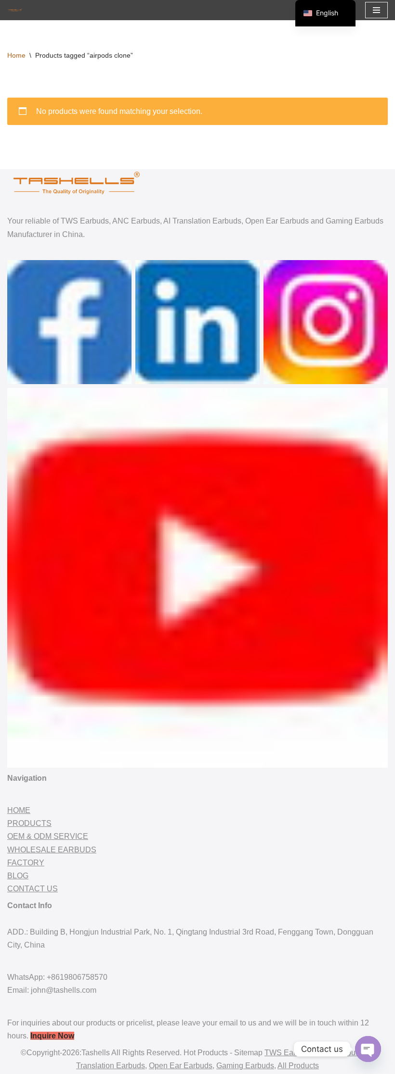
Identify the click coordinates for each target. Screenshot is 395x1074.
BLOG (17, 876)
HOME (18, 810)
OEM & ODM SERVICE (47, 836)
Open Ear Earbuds (180, 1066)
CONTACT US (32, 889)
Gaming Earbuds (245, 1066)
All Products (298, 1066)
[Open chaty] (368, 1049)
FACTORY (25, 863)
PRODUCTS (29, 823)
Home (16, 55)
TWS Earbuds (288, 1053)
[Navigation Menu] (376, 10)
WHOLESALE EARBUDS (51, 850)
